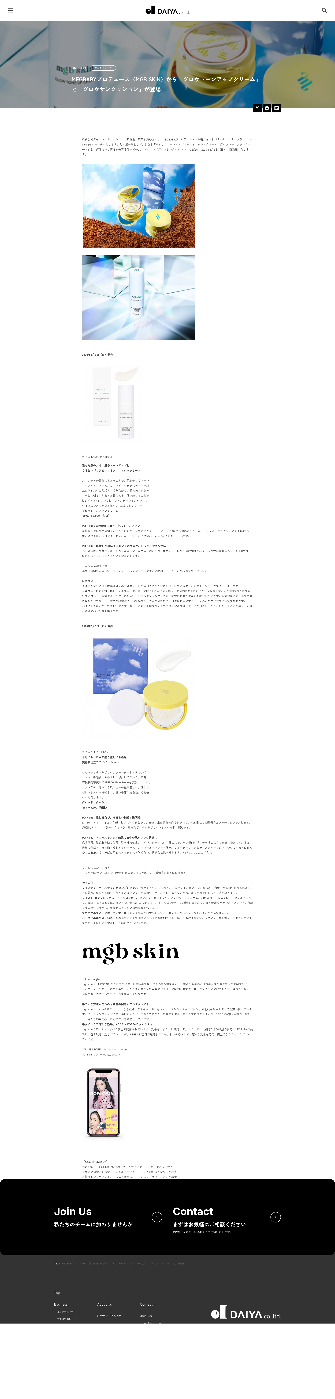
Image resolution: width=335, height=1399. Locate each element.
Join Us (146, 1315)
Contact (146, 1304)
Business (61, 1304)
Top (56, 1263)
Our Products (65, 1312)
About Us (104, 1304)
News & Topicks (109, 1315)
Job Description (152, 1323)
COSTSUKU (64, 1319)
